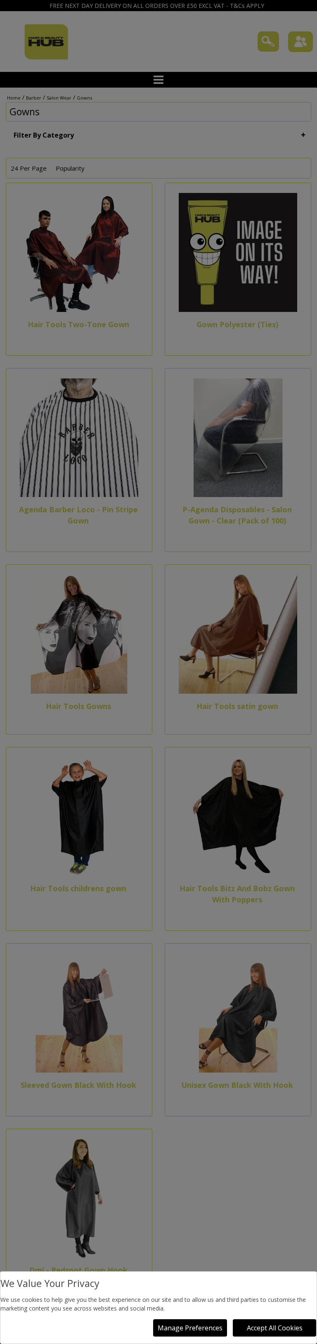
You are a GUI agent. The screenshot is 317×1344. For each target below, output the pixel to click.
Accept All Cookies (275, 1327)
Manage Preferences (190, 1327)
